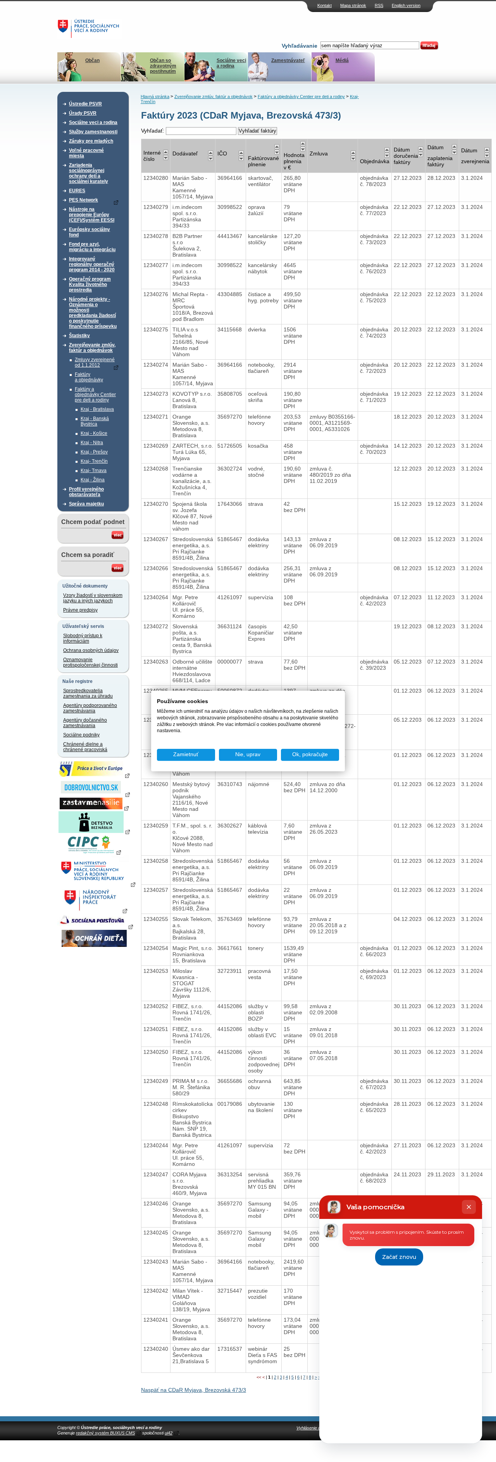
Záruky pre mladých (91, 141)
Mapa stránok (353, 5)
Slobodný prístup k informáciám (82, 638)
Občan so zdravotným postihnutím (163, 66)
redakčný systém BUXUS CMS (105, 1433)
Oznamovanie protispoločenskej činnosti (90, 662)
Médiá (342, 60)
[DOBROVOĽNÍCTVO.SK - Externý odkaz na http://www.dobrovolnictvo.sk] (94, 794)
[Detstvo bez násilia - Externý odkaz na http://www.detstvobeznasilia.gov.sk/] (94, 831)
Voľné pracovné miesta (86, 153)
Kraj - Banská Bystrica (95, 421)
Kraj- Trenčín (94, 461)
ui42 (168, 1433)
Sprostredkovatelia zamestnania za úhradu (88, 693)
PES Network (83, 200)
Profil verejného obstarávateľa (86, 491)
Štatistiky (79, 335)
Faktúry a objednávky (89, 377)
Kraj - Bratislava (97, 409)
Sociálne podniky (81, 735)
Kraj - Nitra (92, 442)
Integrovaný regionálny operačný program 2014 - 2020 (92, 264)
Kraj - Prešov (94, 452)
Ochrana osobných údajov (91, 650)
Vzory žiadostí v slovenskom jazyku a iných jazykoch (92, 598)
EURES (77, 190)
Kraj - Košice (94, 433)
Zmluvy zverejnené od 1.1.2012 (95, 362)
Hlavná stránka (155, 96)
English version (406, 5)
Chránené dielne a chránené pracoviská (85, 746)
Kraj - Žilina (93, 480)
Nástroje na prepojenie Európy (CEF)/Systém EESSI (91, 215)
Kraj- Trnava (94, 470)
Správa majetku (86, 504)
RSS (379, 5)
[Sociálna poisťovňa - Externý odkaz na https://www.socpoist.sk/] (95, 926)
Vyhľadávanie (299, 46)
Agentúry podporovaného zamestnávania (90, 708)
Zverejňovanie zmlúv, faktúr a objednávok (92, 347)
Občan (92, 60)
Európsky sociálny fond (89, 232)
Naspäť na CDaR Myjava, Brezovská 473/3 (193, 1390)
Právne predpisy (80, 610)
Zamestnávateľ (288, 60)
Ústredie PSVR (85, 104)
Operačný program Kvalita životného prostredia (90, 284)
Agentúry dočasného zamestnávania (85, 722)
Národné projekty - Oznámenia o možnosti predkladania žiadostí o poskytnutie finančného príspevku (93, 313)
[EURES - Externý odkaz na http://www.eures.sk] (94, 775)
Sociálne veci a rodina (231, 63)
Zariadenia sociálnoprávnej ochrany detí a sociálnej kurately (88, 173)
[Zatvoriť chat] (469, 1207)
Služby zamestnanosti (93, 131)
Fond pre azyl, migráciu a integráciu (92, 246)
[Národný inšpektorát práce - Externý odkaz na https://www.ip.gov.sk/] (94, 910)
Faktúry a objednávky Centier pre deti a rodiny (95, 394)
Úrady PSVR (82, 113)
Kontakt (324, 5)
